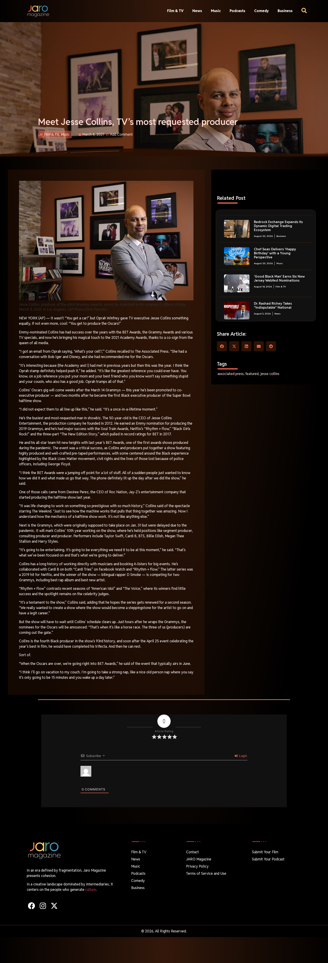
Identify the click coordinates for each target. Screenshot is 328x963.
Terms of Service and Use (206, 873)
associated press (231, 373)
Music (216, 10)
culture (90, 889)
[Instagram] (42, 906)
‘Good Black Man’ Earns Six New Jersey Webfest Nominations (279, 278)
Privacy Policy (197, 866)
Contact (192, 852)
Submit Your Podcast (268, 859)
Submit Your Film (265, 852)
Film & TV (175, 10)
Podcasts (237, 10)
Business (285, 10)
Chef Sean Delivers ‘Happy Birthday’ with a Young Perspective (275, 253)
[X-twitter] (54, 906)
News (197, 10)
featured (252, 373)
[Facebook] (31, 906)
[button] (222, 346)
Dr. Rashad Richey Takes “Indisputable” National (273, 305)
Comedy (261, 10)
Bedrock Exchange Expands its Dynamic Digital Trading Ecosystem (278, 226)
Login (242, 756)
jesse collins (269, 373)
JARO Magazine (198, 859)
